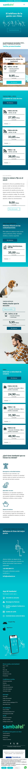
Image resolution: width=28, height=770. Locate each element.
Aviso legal (5, 696)
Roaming (4, 683)
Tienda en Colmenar (7, 739)
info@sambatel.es (9, 576)
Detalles (6, 123)
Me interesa (14, 82)
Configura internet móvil (8, 721)
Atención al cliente (6, 719)
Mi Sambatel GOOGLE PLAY (8, 711)
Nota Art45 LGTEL (6, 704)
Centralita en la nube (7, 674)
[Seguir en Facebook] (10, 743)
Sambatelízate (14, 30)
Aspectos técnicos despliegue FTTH (10, 702)
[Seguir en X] (14, 743)
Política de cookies (6, 700)
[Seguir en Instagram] (17, 743)
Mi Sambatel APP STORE (8, 713)
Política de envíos (6, 685)
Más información (13, 209)
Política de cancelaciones (8, 687)
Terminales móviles (7, 691)
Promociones (5, 675)
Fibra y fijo (5, 669)
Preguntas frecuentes (7, 717)
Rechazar (10, 767)
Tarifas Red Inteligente (7, 689)
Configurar (17, 767)
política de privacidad (10, 763)
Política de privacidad (7, 698)
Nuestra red (5, 737)
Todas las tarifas (8, 309)
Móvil (4, 667)
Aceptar (4, 767)
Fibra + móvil (5, 665)
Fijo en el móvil (6, 671)
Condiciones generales (7, 681)
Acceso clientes (6, 709)
